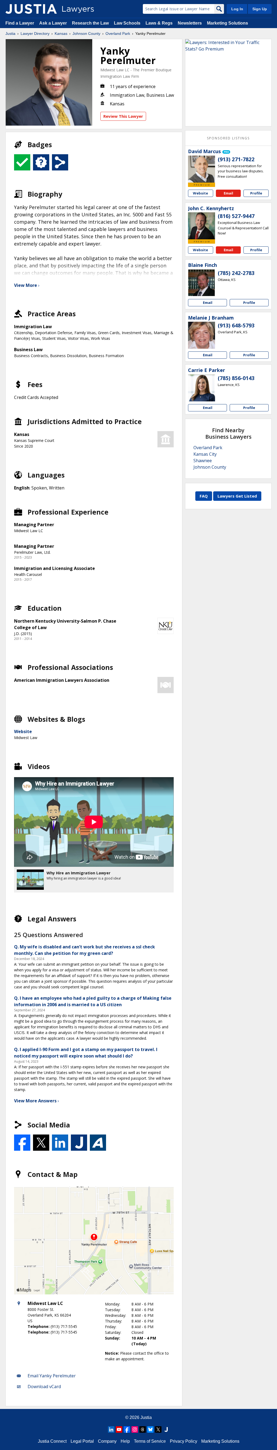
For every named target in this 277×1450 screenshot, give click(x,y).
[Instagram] (134, 1429)
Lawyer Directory (35, 33)
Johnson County (86, 33)
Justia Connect (52, 1441)
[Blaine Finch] (201, 282)
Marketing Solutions (227, 23)
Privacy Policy (183, 1441)
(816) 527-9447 (236, 216)
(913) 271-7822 (236, 159)
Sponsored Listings (228, 138)
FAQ (204, 496)
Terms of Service (150, 1441)
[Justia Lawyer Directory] (31, 9)
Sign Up (259, 9)
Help (125, 1441)
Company (107, 1441)
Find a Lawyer (19, 23)
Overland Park (117, 33)
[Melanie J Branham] (201, 335)
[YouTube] (119, 1429)
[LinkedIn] (111, 1429)
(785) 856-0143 (236, 378)
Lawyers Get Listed (237, 496)
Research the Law (90, 23)
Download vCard (44, 1386)
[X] (158, 1429)
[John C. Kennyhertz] (201, 225)
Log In (237, 9)
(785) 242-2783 (236, 273)
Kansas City (205, 454)
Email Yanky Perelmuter (52, 1376)
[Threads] (142, 1429)
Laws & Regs (159, 23)
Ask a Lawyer (53, 23)
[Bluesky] (150, 1429)
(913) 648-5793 (236, 325)
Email (228, 193)
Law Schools (127, 23)
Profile (256, 193)
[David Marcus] (201, 169)
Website (23, 731)
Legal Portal (82, 1441)
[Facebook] (127, 1429)
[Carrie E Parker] (201, 387)
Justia (10, 33)
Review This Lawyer (123, 116)
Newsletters (190, 23)
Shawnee (202, 461)
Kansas (61, 33)
